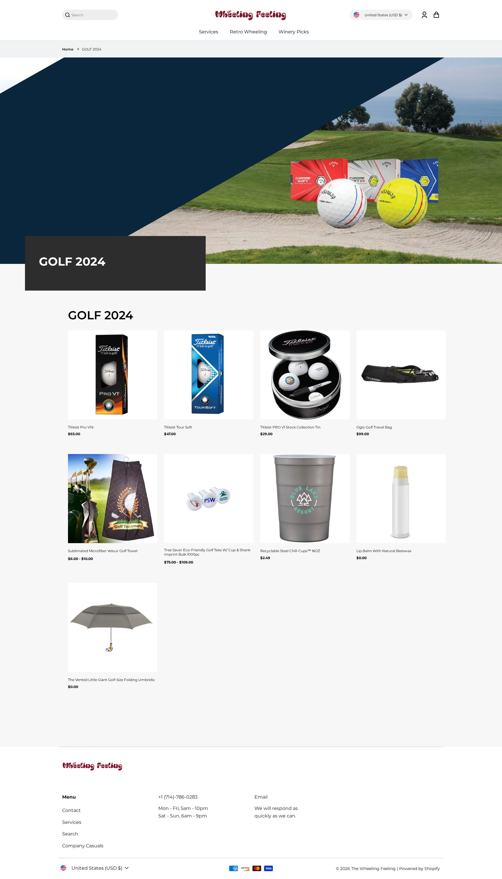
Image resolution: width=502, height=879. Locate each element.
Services (208, 32)
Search (70, 834)
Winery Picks (294, 32)
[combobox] (93, 15)
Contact (71, 810)
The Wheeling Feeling (373, 868)
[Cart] (436, 15)
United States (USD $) (383, 15)
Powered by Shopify (419, 868)
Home (67, 49)
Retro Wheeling (248, 32)
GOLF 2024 (91, 49)
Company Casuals (82, 846)
